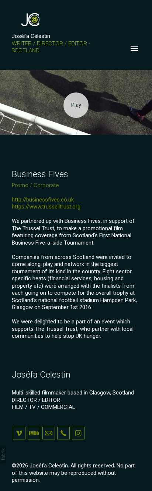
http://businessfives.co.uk (43, 199)
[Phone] (63, 433)
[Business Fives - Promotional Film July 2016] (76, 105)
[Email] (48, 433)
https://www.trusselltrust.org (46, 206)
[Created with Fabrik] (3, 454)
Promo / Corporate (35, 185)
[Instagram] (78, 433)
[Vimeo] (19, 433)
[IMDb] (34, 433)
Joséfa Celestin (41, 374)
